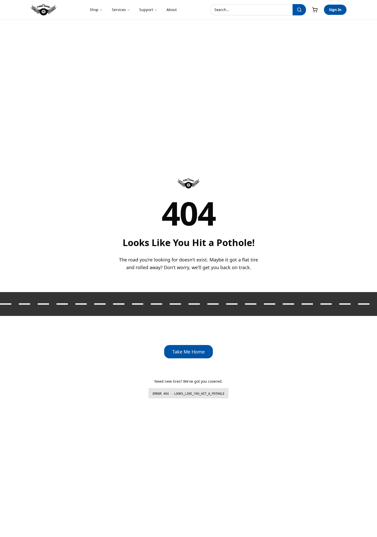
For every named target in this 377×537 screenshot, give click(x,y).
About (171, 9)
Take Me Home (188, 352)
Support (146, 9)
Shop (94, 9)
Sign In (335, 9)
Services (119, 9)
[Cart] (315, 10)
